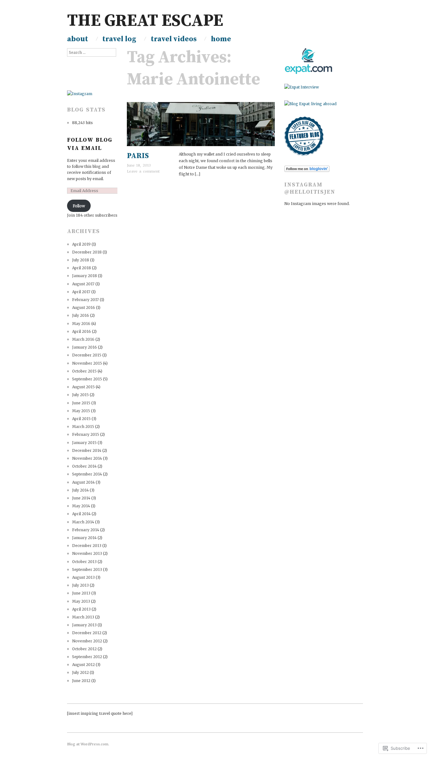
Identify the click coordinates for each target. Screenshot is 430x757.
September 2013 (87, 569)
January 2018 (84, 275)
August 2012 (83, 664)
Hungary (266, 105)
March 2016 (83, 339)
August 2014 (83, 482)
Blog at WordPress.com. (88, 744)
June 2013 (81, 593)
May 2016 (81, 323)
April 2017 (81, 291)
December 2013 (86, 545)
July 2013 (80, 585)
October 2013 (84, 561)
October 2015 (84, 371)
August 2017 (83, 284)
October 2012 (84, 648)
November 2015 (87, 363)
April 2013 (81, 609)
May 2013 (81, 601)
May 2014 (81, 506)
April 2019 (81, 244)
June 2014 (81, 498)
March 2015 (83, 426)
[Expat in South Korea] (308, 61)
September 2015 (87, 379)
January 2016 (84, 347)
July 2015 (80, 394)
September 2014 (87, 474)
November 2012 (87, 641)
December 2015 (86, 355)
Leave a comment (143, 171)
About (77, 39)
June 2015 (81, 403)
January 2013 (84, 625)
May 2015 (81, 410)
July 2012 (80, 672)
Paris (138, 156)
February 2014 (85, 529)
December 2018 (87, 252)
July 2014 (80, 490)
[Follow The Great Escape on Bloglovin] (307, 168)
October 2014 (84, 466)
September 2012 (87, 656)
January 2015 (84, 442)
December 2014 (86, 450)
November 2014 (87, 458)
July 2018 (80, 260)
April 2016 (81, 331)
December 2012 (86, 632)
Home (221, 39)
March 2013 (83, 617)
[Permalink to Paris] (201, 126)
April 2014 (81, 513)
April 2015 (81, 418)
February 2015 (85, 434)
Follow (79, 205)
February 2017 (85, 299)
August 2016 (83, 307)
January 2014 (84, 537)
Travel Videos (174, 39)
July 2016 (80, 315)
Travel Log (119, 39)
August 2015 (83, 386)
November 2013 (87, 553)
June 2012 (81, 680)
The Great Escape (145, 20)
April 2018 (81, 267)
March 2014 (83, 522)
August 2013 (83, 577)
